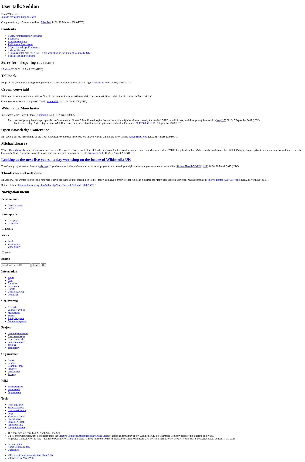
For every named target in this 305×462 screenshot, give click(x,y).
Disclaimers (13, 449)
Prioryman (93, 153)
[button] (3, 229)
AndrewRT (8, 69)
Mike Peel (46, 22)
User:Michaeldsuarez (19, 150)
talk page (43, 166)
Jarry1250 (221, 120)
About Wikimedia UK (19, 447)
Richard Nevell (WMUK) (189, 166)
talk (101, 153)
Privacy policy (15, 444)
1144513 (71, 438)
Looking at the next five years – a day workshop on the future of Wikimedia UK (66, 159)
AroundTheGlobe (138, 136)
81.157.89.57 (142, 123)
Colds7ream (98, 82)
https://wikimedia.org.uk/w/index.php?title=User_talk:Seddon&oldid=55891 (56, 185)
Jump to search (28, 17)
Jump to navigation (10, 17)
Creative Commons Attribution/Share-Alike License (84, 435)
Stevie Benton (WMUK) (221, 179)
